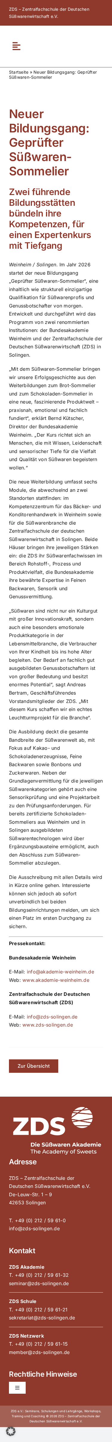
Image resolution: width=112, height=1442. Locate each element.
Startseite (18, 72)
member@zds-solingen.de (39, 1352)
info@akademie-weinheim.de (60, 972)
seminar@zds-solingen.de (39, 1283)
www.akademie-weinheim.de (55, 980)
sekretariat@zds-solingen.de (42, 1318)
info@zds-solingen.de (52, 1017)
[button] (11, 1431)
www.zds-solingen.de (47, 1025)
